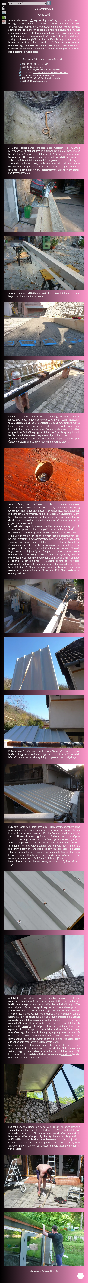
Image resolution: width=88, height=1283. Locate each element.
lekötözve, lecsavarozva (43, 75)
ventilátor (66, 1054)
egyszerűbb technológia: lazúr (46, 70)
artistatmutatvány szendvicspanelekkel (50, 73)
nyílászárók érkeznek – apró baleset (49, 78)
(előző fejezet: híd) (44, 9)
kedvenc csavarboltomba (21, 855)
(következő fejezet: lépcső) (44, 1271)
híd (31, 20)
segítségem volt (40, 81)
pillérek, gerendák (41, 64)
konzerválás (38, 67)
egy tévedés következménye (37, 1039)
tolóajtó (26, 1026)
